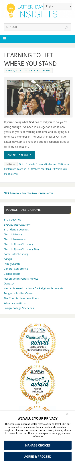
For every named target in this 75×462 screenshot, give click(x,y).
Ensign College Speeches (19, 308)
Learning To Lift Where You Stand (34, 168)
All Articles (32, 70)
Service (15, 173)
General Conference (16, 268)
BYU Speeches (12, 219)
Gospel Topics (12, 273)
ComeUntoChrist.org (16, 254)
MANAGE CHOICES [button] (37, 445)
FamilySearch (12, 263)
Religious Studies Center (18, 293)
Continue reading (19, 155)
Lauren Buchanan (47, 164)
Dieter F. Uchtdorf (28, 164)
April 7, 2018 (13, 70)
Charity (46, 70)
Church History (13, 234)
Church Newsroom (15, 239)
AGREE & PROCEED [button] (37, 456)
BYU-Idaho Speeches (16, 229)
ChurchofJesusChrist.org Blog (21, 249)
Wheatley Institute (15, 303)
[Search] (66, 28)
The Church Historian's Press (21, 298)
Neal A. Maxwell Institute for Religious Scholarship (34, 288)
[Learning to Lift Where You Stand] (38, 97)
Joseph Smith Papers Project (21, 278)
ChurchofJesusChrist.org (18, 244)
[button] (67, 414)
